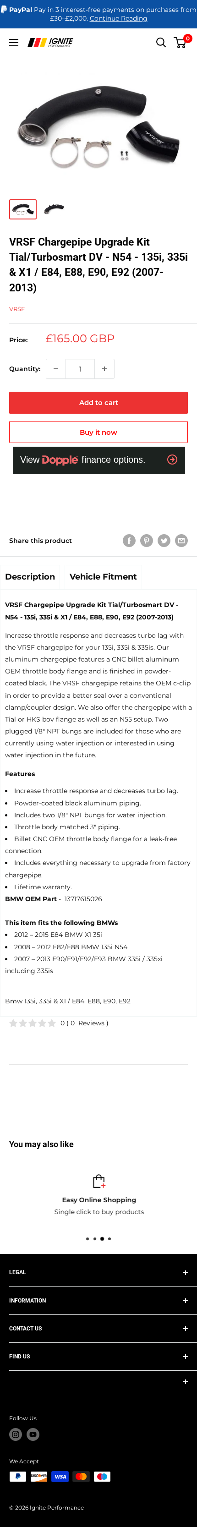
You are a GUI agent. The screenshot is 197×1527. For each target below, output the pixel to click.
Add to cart (98, 402)
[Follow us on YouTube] (33, 1434)
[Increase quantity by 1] (104, 368)
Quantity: (24, 369)
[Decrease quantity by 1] (56, 368)
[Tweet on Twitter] (164, 540)
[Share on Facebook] (129, 540)
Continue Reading (119, 18)
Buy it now (98, 432)
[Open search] (161, 43)
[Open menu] (13, 42)
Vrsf (17, 308)
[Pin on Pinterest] (146, 540)
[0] (180, 42)
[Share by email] (181, 540)
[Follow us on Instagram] (15, 1434)
